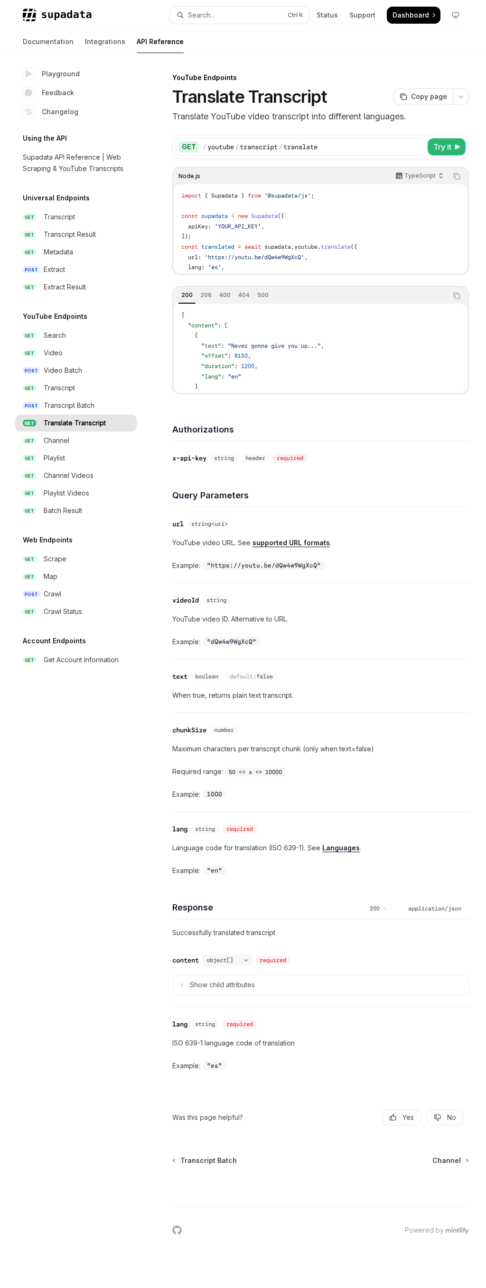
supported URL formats (291, 543)
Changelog (60, 112)
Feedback (58, 93)
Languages (341, 848)
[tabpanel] (320, 348)
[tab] (187, 295)
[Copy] (416, 147)
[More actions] (461, 97)
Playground (61, 74)
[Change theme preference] (455, 15)
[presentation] (320, 228)
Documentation (48, 41)
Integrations (105, 41)
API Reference (160, 41)
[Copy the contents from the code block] (456, 176)
